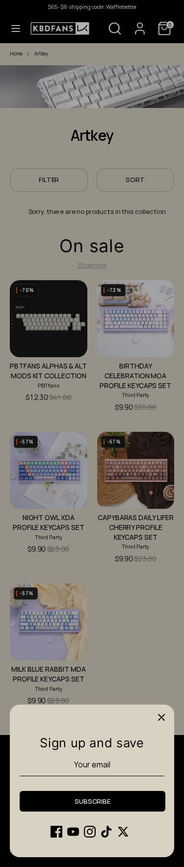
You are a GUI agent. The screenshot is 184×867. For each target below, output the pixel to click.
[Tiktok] (106, 832)
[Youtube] (73, 832)
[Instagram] (90, 832)
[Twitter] (123, 832)
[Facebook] (56, 832)
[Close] (161, 717)
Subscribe (92, 801)
